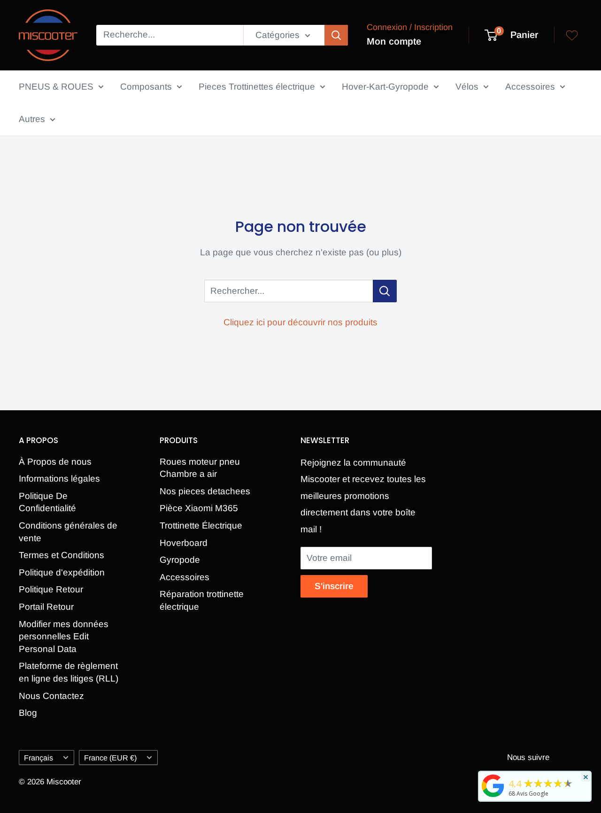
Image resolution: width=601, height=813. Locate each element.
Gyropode (180, 560)
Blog (28, 713)
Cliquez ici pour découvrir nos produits (300, 322)
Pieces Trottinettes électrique (257, 87)
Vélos (466, 87)
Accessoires (530, 87)
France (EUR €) (110, 757)
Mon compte (394, 41)
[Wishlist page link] (572, 35)
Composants (146, 87)
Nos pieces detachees (205, 491)
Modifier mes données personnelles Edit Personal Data (63, 636)
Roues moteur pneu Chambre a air (200, 468)
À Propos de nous (55, 462)
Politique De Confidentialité (47, 502)
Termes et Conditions (61, 555)
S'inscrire (334, 586)
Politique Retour (51, 589)
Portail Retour (46, 607)
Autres (32, 119)
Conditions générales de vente (68, 532)
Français (38, 757)
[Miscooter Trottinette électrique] (493, 796)
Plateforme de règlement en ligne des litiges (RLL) (68, 672)
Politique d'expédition (62, 572)
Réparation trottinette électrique (202, 600)
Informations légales (59, 478)
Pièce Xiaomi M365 (199, 508)
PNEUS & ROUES (56, 87)
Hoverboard (184, 543)
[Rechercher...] (385, 291)
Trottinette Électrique (201, 525)
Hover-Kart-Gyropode (385, 87)
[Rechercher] (336, 35)
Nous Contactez (51, 696)
